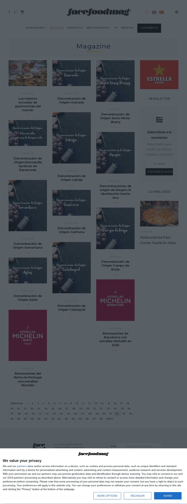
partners (22, 466)
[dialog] (93, 476)
